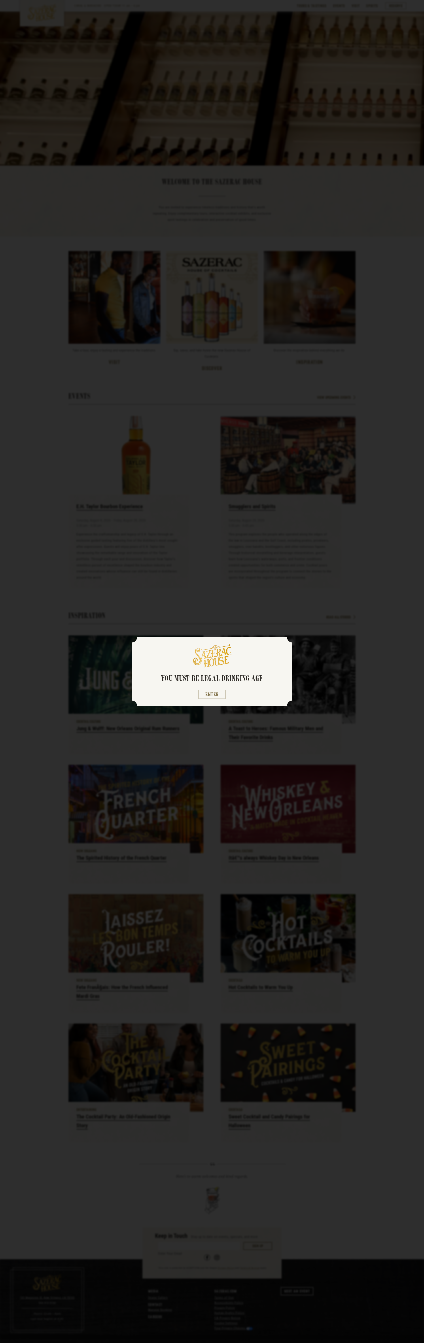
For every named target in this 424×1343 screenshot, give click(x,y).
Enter (212, 694)
